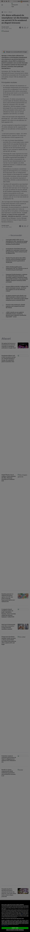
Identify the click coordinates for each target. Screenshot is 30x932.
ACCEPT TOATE (15, 928)
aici (21, 913)
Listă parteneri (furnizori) (5, 925)
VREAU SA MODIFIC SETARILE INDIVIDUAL (15, 929)
